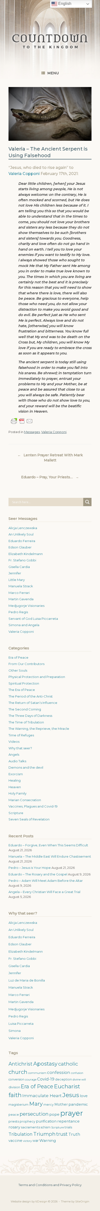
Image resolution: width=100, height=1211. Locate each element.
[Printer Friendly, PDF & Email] (21, 421)
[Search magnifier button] (87, 502)
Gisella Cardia (19, 567)
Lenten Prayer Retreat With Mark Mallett (50, 457)
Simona (14, 1031)
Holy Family (17, 793)
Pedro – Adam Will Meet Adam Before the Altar (45, 881)
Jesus (70, 1095)
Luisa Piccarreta (20, 1024)
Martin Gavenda (20, 599)
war (36, 1141)
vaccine (15, 1140)
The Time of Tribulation (26, 722)
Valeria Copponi (24, 173)
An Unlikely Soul (20, 534)
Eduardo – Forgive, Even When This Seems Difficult (48, 845)
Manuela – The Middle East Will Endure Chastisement (49, 856)
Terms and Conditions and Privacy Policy (50, 1185)
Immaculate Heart (42, 1095)
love (84, 1096)
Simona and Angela (23, 625)
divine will (79, 1079)
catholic (68, 1064)
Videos (13, 741)
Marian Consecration (24, 800)
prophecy (27, 1121)
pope (54, 1114)
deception (63, 1079)
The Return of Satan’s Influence (32, 703)
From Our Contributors (26, 664)
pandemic (78, 1104)
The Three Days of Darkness (30, 716)
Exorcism (15, 774)
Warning (47, 1140)
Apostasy (45, 1063)
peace (13, 1114)
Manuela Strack (20, 586)
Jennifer (14, 573)
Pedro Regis (18, 612)
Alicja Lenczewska (22, 528)
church (17, 1072)
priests (13, 1121)
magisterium (18, 1104)
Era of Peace (18, 657)
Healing (14, 780)
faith (15, 1095)
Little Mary (16, 580)
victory (27, 1141)
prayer (71, 1113)
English (64, 3)
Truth (74, 1134)
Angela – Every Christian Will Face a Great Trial (44, 892)
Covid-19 (45, 1079)
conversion (16, 1079)
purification (46, 1121)
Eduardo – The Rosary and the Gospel (37, 874)
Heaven (14, 787)
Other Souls (17, 670)
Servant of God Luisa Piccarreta (33, 619)
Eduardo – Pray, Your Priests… (50, 477)
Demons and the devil (25, 767)
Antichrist (20, 1064)
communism (37, 1073)
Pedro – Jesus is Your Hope (29, 868)
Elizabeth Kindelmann (25, 554)
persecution (34, 1114)
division (14, 1087)
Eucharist (67, 1086)
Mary (36, 1104)
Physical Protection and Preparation (36, 677)
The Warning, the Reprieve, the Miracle (38, 729)
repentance (68, 1121)
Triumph (44, 1134)
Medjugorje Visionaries (26, 606)
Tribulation (20, 1134)
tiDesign (41, 1201)
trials (68, 1127)
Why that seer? (20, 748)
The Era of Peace (21, 690)
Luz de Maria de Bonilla (26, 980)
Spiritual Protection (23, 683)
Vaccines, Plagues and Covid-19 (33, 806)
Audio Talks (17, 761)
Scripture (15, 813)
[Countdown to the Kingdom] (50, 41)
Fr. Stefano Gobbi (22, 560)
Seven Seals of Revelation (29, 819)
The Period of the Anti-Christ (30, 696)
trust (62, 1134)
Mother (61, 1104)
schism (45, 1127)
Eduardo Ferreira (21, 541)
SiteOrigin (82, 1201)
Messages (32, 432)
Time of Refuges (21, 735)
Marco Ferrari (19, 593)
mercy (48, 1104)
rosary (14, 1127)
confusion (77, 1073)
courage (30, 1079)
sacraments (30, 1127)
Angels (13, 754)
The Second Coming (24, 709)
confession (58, 1072)
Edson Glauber (20, 547)
